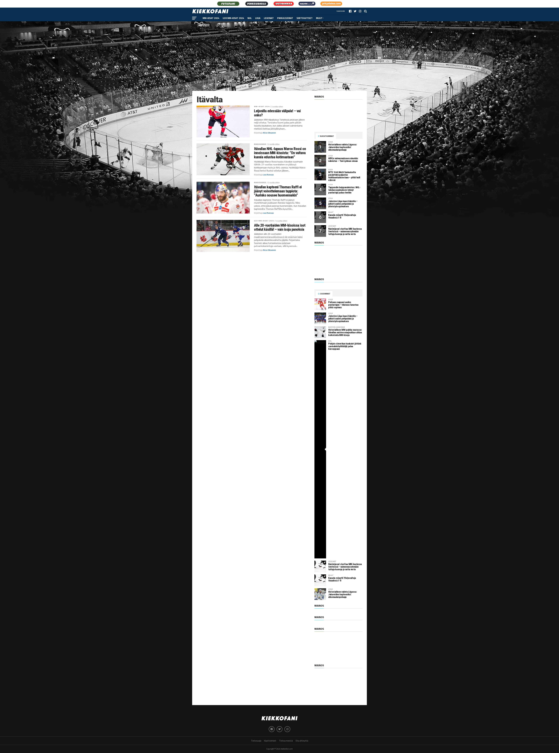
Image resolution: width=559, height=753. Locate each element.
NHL (249, 18)
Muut (319, 18)
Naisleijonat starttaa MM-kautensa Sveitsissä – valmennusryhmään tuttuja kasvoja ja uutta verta (345, 231)
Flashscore (341, 11)
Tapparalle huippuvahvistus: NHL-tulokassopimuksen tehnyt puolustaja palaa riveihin (344, 190)
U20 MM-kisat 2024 (233, 18)
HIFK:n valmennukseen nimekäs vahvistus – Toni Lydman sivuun (343, 159)
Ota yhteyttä (302, 740)
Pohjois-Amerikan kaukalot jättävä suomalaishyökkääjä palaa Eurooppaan (344, 346)
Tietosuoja (256, 740)
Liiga (257, 18)
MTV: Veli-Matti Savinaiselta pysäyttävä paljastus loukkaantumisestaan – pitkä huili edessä (344, 176)
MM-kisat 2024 (211, 18)
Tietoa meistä (286, 740)
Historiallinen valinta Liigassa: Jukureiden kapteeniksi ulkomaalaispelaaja (342, 147)
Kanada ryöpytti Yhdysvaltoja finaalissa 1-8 (342, 216)
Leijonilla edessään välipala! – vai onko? (277, 113)
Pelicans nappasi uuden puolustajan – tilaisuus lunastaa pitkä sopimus (343, 305)
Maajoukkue (260, 144)
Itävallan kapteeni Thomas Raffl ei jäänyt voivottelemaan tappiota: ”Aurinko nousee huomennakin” (278, 191)
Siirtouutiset (305, 18)
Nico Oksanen (269, 132)
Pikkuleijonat (285, 18)
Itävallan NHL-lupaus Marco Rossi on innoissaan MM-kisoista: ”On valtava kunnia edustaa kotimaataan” (280, 153)
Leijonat (269, 18)
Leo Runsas (268, 174)
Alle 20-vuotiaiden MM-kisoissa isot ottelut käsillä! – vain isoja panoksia (279, 227)
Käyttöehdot (270, 740)
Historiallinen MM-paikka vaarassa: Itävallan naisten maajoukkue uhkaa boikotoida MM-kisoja (345, 332)
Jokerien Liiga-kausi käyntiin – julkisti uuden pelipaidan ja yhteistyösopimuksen (343, 204)
